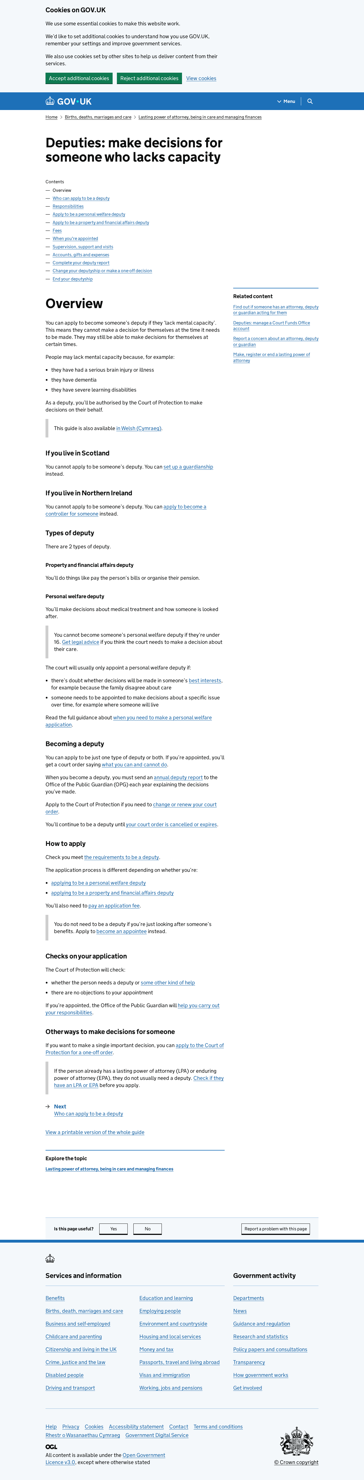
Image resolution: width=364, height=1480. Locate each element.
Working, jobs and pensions (170, 1388)
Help (51, 1426)
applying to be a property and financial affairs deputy (112, 892)
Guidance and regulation (261, 1323)
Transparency (249, 1362)
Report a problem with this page (276, 1228)
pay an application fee (114, 905)
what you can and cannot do (134, 764)
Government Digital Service (157, 1435)
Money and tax (156, 1349)
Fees (57, 230)
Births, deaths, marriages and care (98, 117)
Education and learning (166, 1298)
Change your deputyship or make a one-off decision (102, 270)
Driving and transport (70, 1388)
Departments (248, 1298)
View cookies (201, 78)
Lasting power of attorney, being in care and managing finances (200, 117)
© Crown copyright (296, 1462)
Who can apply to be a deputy (81, 198)
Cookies (94, 1426)
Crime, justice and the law (76, 1362)
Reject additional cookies (149, 78)
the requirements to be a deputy (121, 857)
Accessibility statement (136, 1426)
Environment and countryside (173, 1323)
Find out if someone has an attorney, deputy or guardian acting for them (275, 309)
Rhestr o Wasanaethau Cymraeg (83, 1435)
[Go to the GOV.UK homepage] (69, 101)
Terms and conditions (218, 1426)
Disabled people (65, 1375)
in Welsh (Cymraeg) (138, 428)
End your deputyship (73, 279)
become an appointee (121, 931)
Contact (178, 1426)
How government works (260, 1375)
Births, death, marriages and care (84, 1311)
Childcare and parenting (74, 1336)
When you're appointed (75, 238)
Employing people (160, 1311)
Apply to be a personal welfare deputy (89, 214)
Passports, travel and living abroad (179, 1362)
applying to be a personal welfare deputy (98, 883)
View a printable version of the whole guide (95, 1132)
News (240, 1311)
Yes (119, 1228)
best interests (205, 680)
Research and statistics (260, 1336)
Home (51, 117)
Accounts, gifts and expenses (81, 254)
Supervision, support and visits (83, 246)
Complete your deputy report (81, 262)
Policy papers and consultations (270, 1349)
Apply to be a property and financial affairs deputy (101, 222)
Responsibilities (68, 206)
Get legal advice (80, 642)
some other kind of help (168, 982)
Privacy (70, 1426)
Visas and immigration (164, 1375)
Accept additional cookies (79, 78)
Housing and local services (170, 1336)
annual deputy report (178, 777)
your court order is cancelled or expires (171, 824)
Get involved (247, 1388)
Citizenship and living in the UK (81, 1349)
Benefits (55, 1298)
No (153, 1228)
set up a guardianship (188, 466)
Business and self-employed (78, 1323)
